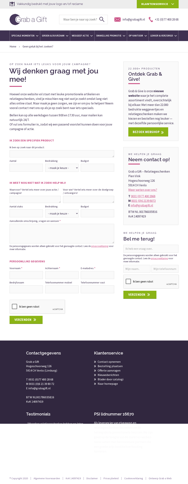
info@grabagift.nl (142, 205)
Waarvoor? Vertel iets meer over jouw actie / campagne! (34, 191)
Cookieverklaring (133, 478)
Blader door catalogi (110, 379)
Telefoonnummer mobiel (58, 282)
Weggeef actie (80, 35)
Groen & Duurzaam (53, 35)
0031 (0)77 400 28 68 (40, 379)
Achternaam (52, 268)
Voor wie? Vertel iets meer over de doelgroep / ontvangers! (88, 191)
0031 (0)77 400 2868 (143, 196)
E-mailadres (88, 268)
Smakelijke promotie (109, 35)
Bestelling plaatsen (110, 366)
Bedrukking (51, 160)
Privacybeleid (111, 478)
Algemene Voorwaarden (47, 478)
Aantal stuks (16, 206)
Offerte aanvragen (109, 370)
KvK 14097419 (73, 478)
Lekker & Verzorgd (161, 35)
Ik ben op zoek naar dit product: (27, 147)
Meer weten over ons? (142, 190)
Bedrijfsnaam (17, 282)
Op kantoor (136, 35)
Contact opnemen (109, 361)
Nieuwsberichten (108, 375)
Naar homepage (108, 383)
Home (13, 46)
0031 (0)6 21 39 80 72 (41, 384)
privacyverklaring (99, 246)
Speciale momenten (23, 35)
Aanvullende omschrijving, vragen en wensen (35, 221)
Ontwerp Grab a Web (160, 478)
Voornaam (16, 268)
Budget (85, 160)
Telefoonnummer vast (93, 282)
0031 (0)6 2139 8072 (143, 201)
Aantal (13, 160)
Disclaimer (92, 478)
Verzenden (23, 320)
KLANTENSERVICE (154, 4)
